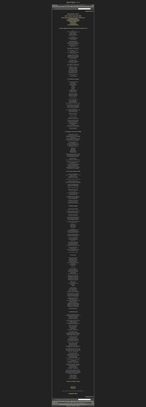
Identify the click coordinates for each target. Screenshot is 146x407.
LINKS (93, 5)
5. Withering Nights (73, 21)
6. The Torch (73, 22)
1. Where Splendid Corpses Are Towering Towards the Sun (73, 17)
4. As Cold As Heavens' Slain (73, 20)
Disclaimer (73, 405)
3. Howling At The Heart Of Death (73, 19)
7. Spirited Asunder (73, 23)
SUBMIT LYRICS (54, 5)
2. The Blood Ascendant (73, 18)
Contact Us (78, 405)
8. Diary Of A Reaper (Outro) (73, 24)
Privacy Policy (68, 405)
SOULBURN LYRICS (73, 14)
